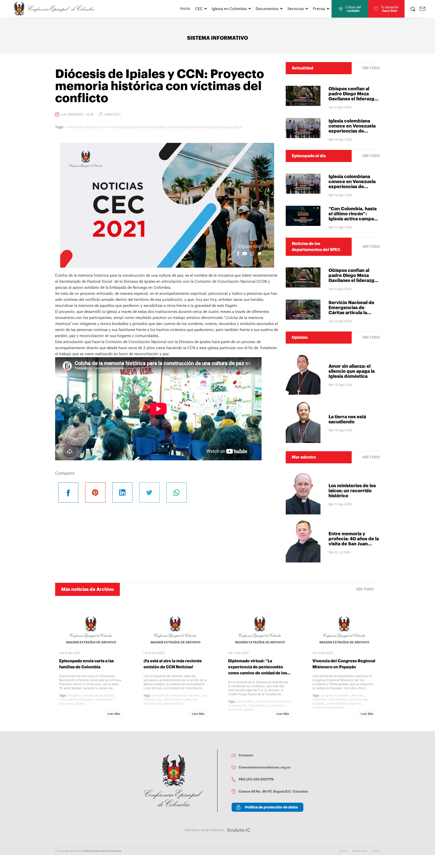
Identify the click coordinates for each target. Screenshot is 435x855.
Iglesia (237, 127)
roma (62, 699)
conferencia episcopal (123, 127)
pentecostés (245, 701)
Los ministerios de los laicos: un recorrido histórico (352, 490)
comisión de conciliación (82, 127)
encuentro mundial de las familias (91, 695)
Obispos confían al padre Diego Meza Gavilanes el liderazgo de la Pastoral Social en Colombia (354, 99)
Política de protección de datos (271, 807)
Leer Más (113, 714)
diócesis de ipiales (153, 127)
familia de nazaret (81, 699)
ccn (103, 127)
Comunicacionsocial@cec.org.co (265, 767)
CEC (199, 9)
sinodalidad (257, 705)
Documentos (267, 9)
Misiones (357, 695)
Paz (159, 699)
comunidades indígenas (344, 703)
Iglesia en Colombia (229, 9)
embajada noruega (219, 127)
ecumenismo (237, 705)
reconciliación (174, 699)
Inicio (185, 9)
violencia (198, 127)
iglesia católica (173, 703)
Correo (343, 851)
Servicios (295, 9)
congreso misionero (335, 695)
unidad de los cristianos (273, 701)
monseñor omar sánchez (329, 699)
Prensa (319, 9)
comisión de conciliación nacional (175, 695)
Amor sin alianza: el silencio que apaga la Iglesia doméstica (352, 371)
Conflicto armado (179, 127)
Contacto (246, 755)
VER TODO (371, 68)
